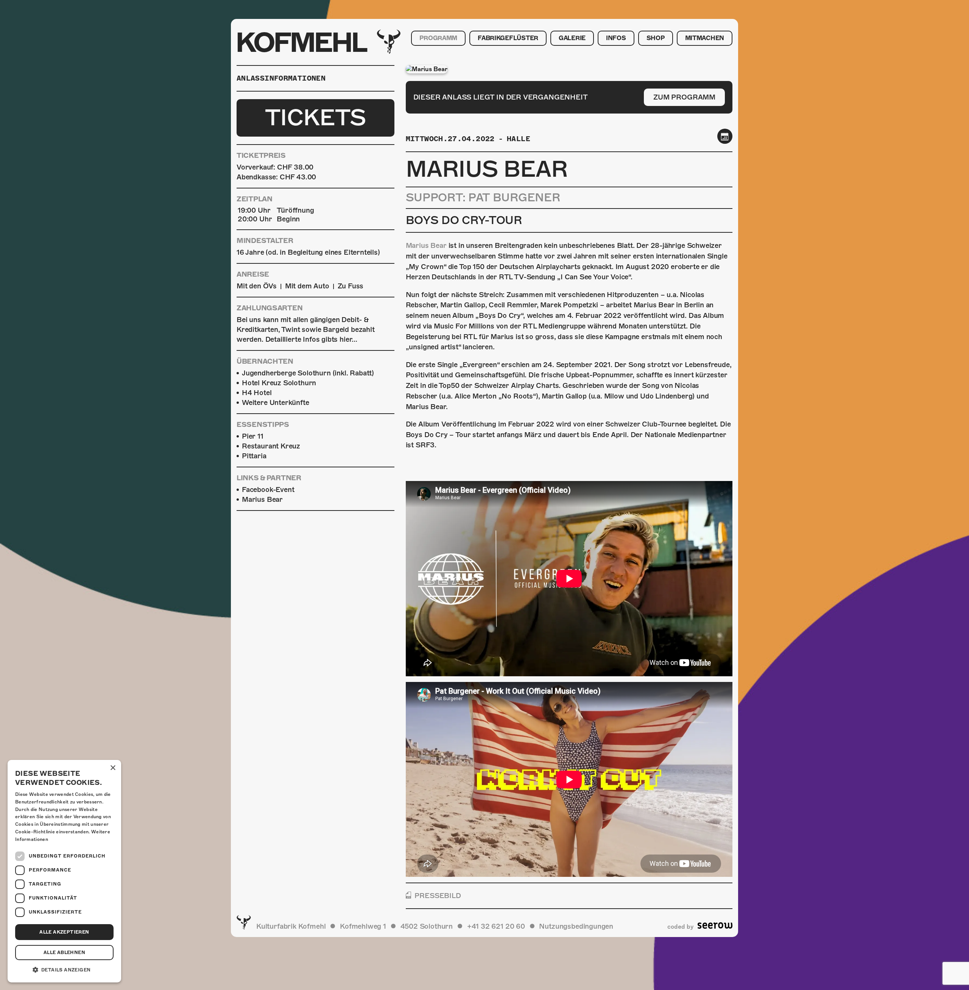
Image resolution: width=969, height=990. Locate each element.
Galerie (572, 38)
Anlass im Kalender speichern (725, 136)
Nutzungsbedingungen (576, 926)
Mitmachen (704, 38)
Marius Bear (426, 245)
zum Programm (684, 97)
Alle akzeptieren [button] (64, 932)
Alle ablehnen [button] (64, 952)
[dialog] (64, 871)
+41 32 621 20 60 (496, 926)
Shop (656, 38)
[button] (64, 970)
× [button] (112, 768)
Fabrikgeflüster (508, 38)
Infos (616, 38)
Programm (438, 38)
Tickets (315, 118)
